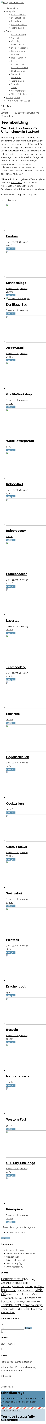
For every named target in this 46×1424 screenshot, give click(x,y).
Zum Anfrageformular (11, 1410)
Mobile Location (18, 64)
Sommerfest (17, 74)
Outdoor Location (19, 67)
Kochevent (9, 1294)
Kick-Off (15, 61)
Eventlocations (18, 18)
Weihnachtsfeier (18, 91)
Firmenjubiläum (18, 51)
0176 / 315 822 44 (9, 1344)
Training (14, 87)
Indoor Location (18, 58)
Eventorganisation (19, 48)
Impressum (6, 1376)
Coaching (15, 41)
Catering (15, 38)
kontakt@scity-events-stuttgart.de (16, 1362)
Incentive (15, 54)
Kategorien (11, 11)
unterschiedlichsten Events (13, 154)
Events (9, 31)
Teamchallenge (18, 84)
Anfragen (10, 248)
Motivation (16, 21)
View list (5, 1238)
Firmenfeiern (12, 8)
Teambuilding (17, 28)
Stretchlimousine (33, 1302)
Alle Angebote (13, 97)
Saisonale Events (19, 24)
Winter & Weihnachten (21, 94)
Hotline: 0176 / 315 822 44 (18, 101)
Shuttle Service (18, 71)
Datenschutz (7, 1387)
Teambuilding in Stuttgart (31, 141)
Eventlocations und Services (19, 1253)
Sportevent (8, 1301)
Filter (27, 1328)
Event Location (18, 44)
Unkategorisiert (13, 1267)
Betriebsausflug (18, 34)
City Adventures (18, 14)
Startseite (5, 113)
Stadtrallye (16, 77)
